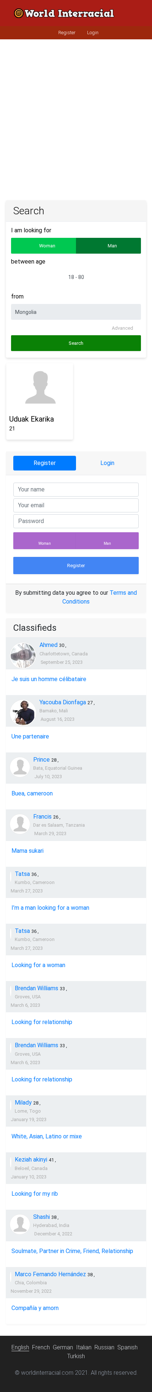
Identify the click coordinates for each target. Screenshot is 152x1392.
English (20, 1347)
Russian (104, 1347)
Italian (83, 1347)
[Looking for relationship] (11, 990)
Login (92, 32)
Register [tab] (45, 462)
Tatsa (22, 873)
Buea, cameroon (32, 793)
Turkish (76, 1356)
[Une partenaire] (23, 712)
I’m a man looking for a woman (50, 907)
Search (76, 343)
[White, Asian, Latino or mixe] (11, 1105)
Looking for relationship (41, 1022)
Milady (23, 1102)
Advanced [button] (123, 328)
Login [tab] (107, 462)
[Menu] (131, 13)
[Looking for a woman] (11, 933)
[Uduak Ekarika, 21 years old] (39, 387)
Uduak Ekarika (31, 419)
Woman (44, 543)
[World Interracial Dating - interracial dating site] (64, 13)
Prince (41, 759)
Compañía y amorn (35, 1308)
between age (28, 261)
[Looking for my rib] (11, 1162)
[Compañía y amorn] (11, 1276)
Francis (42, 816)
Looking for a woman (38, 965)
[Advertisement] (76, 121)
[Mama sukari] (20, 824)
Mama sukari (27, 850)
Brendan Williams (36, 988)
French (41, 1347)
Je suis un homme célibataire (48, 679)
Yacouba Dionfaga (62, 702)
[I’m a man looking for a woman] (11, 876)
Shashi (41, 1216)
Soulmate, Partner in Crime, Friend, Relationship (72, 1251)
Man (107, 543)
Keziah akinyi (31, 1159)
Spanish (127, 1347)
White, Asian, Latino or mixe (46, 1136)
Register (66, 32)
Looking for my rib (34, 1193)
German (63, 1347)
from (17, 296)
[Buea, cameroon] (20, 767)
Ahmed (48, 644)
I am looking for (31, 230)
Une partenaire (30, 736)
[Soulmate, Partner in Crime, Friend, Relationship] (20, 1224)
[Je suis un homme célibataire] (23, 655)
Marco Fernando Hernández (50, 1274)
